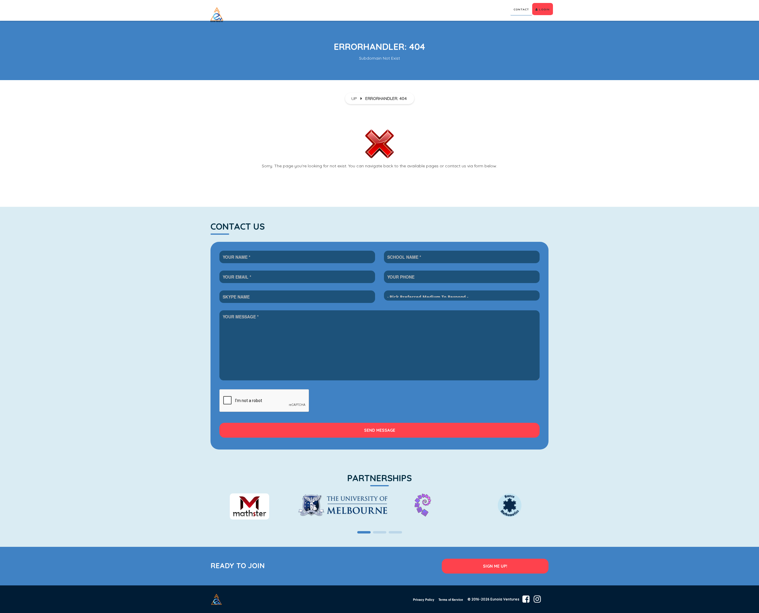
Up (354, 98)
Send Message (379, 430)
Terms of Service (451, 600)
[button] (364, 532)
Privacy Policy (423, 600)
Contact (521, 9)
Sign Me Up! (495, 566)
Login (544, 9)
